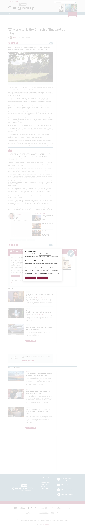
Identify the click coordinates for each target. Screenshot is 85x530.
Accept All (30, 277)
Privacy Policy (31, 273)
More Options (54, 277)
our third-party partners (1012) (45, 255)
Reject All (42, 277)
